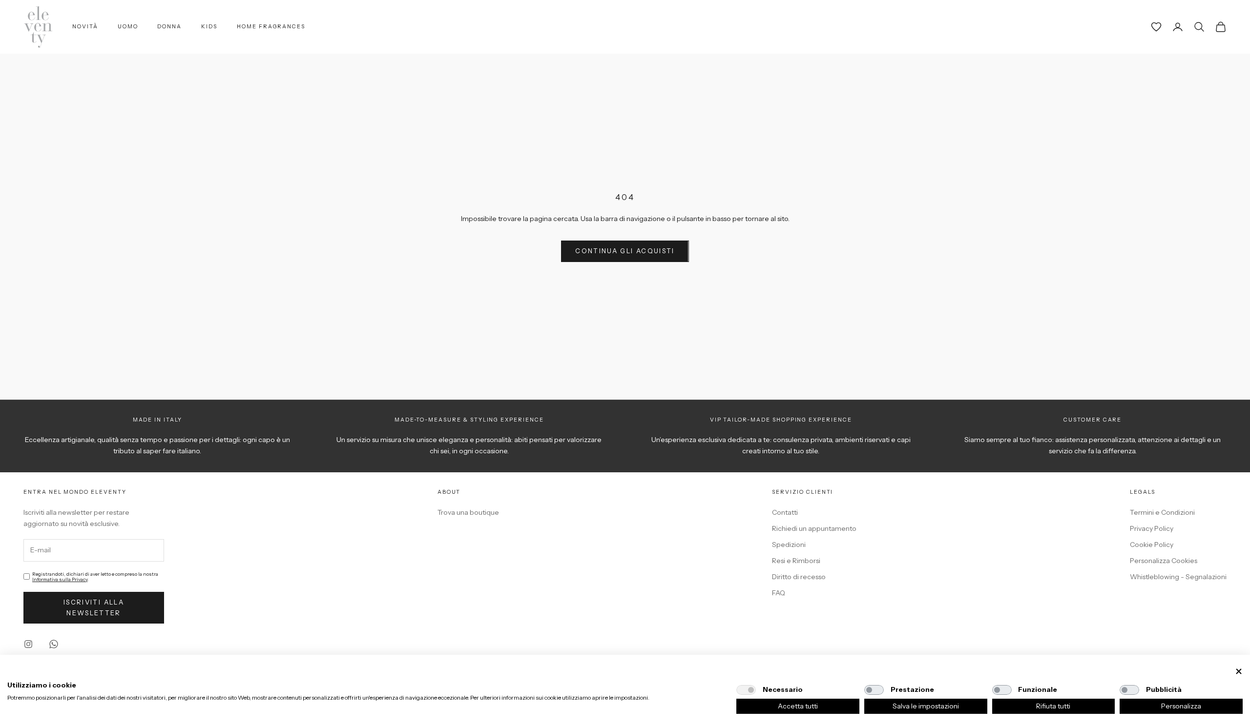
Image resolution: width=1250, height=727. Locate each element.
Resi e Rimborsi (796, 560)
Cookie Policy (1151, 544)
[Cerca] (1199, 27)
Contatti (785, 512)
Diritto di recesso (799, 576)
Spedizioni (789, 544)
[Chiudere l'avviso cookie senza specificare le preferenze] (1239, 671)
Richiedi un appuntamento (814, 528)
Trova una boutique (468, 512)
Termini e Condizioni (1162, 512)
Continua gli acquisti (624, 251)
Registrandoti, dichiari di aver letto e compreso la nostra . (95, 576)
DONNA (169, 26)
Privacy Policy (1151, 528)
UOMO (128, 26)
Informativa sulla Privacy (59, 579)
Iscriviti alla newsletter (93, 607)
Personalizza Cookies (1163, 560)
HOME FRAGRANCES (271, 26)
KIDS (209, 26)
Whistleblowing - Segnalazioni (1178, 576)
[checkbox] (746, 690)
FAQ (778, 592)
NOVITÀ (85, 26)
